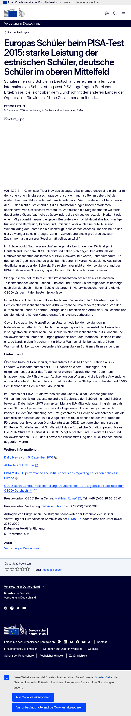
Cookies (93, 648)
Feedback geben (52, 569)
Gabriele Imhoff (51, 506)
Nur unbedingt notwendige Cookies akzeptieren (49, 707)
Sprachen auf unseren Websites (62, 648)
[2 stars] (9, 569)
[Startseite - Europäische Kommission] (14, 12)
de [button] (107, 13)
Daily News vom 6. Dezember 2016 (28, 457)
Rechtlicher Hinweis (51, 655)
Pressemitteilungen (18, 32)
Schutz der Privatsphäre (19, 655)
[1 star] (7, 569)
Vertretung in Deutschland (22, 548)
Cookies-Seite (103, 677)
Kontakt (102, 642)
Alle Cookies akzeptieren (33, 697)
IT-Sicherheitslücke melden (21, 648)
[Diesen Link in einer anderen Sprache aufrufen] (55, 457)
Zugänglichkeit (78, 655)
